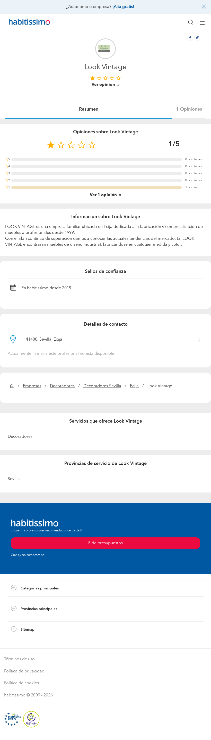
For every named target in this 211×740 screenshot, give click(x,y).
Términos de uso (19, 659)
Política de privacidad (24, 671)
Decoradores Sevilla (102, 386)
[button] (105, 588)
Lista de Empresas (23, 643)
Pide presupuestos (105, 731)
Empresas (32, 386)
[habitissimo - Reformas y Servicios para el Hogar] (23, 23)
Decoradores (62, 386)
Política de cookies (21, 683)
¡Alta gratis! (123, 7)
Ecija (134, 386)
